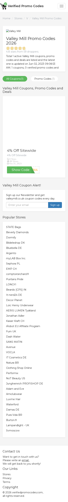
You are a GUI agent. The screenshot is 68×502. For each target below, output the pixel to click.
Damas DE (12, 409)
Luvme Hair (13, 399)
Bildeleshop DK (15, 242)
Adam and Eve (15, 388)
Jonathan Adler (15, 315)
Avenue (11, 347)
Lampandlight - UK (17, 425)
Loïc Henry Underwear (19, 305)
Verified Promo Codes (26, 6)
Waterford (12, 404)
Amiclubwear (14, 394)
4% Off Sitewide (21, 150)
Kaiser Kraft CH (15, 321)
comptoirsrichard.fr (17, 274)
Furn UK (11, 331)
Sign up (55, 205)
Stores (18, 18)
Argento (11, 253)
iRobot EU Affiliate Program (23, 326)
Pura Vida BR (14, 414)
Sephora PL (13, 263)
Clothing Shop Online (19, 368)
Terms (6, 482)
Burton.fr (11, 420)
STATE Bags (13, 227)
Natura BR (12, 362)
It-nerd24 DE (14, 294)
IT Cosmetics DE (16, 357)
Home (6, 18)
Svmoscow (13, 430)
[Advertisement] (34, 122)
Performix (12, 373)
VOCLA (10, 352)
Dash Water (13, 336)
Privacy (7, 478)
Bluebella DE (14, 248)
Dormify (11, 237)
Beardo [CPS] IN (16, 289)
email (25, 460)
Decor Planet (14, 300)
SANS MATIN (14, 341)
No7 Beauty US (15, 378)
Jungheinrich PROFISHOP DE (24, 383)
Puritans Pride (14, 279)
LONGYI (11, 284)
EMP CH (11, 268)
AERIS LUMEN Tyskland (21, 310)
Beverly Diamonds (17, 232)
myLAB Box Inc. (16, 258)
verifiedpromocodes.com (27, 492)
